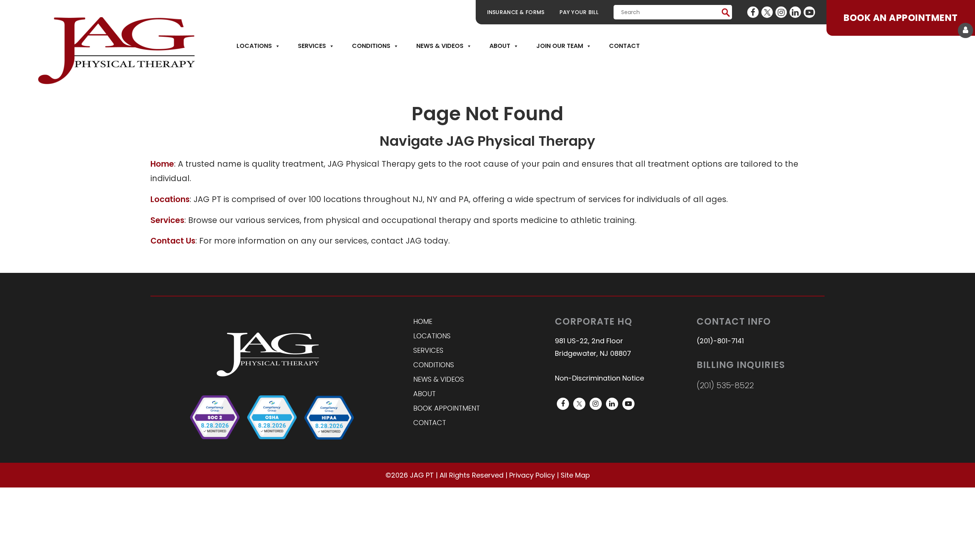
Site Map (575, 475)
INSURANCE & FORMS (516, 12)
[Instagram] (781, 12)
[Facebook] (753, 12)
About (499, 45)
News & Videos (440, 45)
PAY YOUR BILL (578, 12)
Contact (624, 45)
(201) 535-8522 (725, 385)
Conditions (371, 45)
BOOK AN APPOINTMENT (900, 17)
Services (312, 45)
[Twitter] (767, 12)
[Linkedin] (795, 12)
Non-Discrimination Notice (599, 378)
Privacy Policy (532, 475)
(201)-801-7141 (720, 341)
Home (422, 321)
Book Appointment (446, 408)
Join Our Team (559, 45)
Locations (254, 45)
